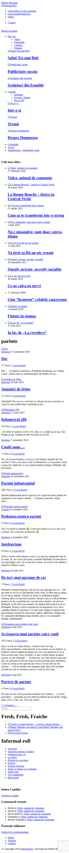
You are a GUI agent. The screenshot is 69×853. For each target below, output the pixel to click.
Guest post (19, 14)
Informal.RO (27, 849)
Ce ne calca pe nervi (24, 286)
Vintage (18, 48)
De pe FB (19, 100)
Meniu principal (9, 2)
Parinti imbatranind (18, 483)
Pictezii (11, 763)
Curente (12, 91)
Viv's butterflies (15, 774)
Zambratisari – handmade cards (23, 150)
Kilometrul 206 (13, 419)
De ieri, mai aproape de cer (23, 577)
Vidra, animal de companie (30, 178)
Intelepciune (11, 544)
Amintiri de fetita (15, 389)
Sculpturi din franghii (26, 85)
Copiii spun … (13, 447)
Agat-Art (12, 748)
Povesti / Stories (22, 97)
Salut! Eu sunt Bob (23, 58)
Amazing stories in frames (21, 751)
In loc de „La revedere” (27, 332)
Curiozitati (13, 144)
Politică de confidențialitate (15, 832)
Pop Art (12, 36)
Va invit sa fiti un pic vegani (30, 252)
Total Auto (13, 771)
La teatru (12, 757)
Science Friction (16, 766)
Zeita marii (13, 777)
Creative (18, 45)
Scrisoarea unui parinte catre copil (30, 634)
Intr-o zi (14, 110)
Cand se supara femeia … (49, 724)
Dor (4, 359)
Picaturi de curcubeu (18, 760)
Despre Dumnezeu (23, 137)
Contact (12, 843)
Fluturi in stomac (22, 316)
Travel (11, 147)
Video (17, 39)
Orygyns (23, 733)
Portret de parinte (16, 682)
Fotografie (22, 11)
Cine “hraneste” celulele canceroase (37, 299)
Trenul (13, 124)
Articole (12, 840)
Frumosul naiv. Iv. (17, 754)
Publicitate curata (22, 71)
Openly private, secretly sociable (34, 269)
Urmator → (11, 705)
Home (11, 837)
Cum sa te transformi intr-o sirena (36, 215)
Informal (18, 94)
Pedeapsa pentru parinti (21, 516)
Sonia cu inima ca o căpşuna (22, 769)
